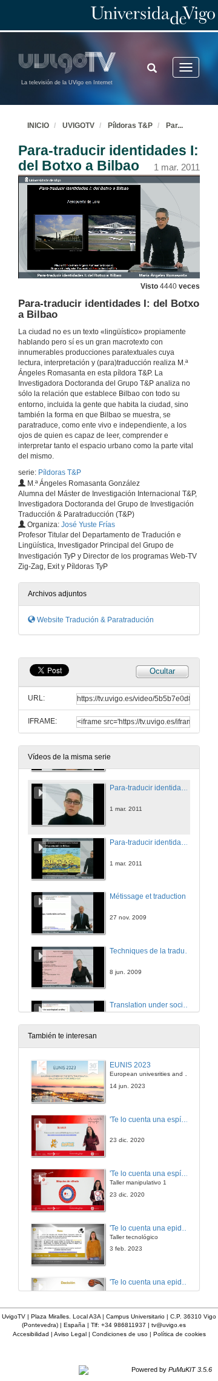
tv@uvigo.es (168, 1325)
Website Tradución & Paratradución (94, 620)
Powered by (171, 1369)
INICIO (38, 125)
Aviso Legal (70, 1334)
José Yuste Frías (88, 524)
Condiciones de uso (120, 1334)
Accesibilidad (31, 1334)
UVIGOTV (78, 125)
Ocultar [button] (162, 671)
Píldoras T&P (130, 125)
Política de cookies (179, 1334)
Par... (174, 125)
